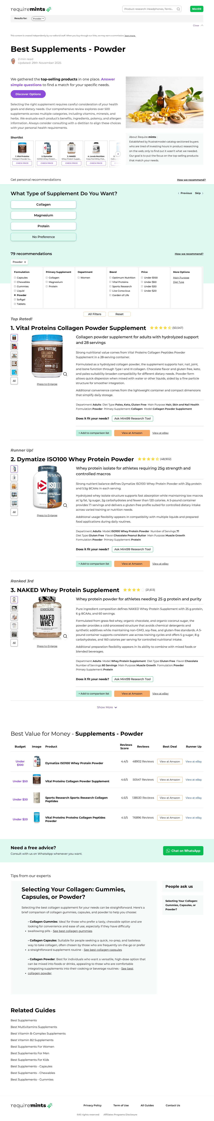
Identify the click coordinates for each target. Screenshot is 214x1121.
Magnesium (43, 215)
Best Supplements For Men (30, 1053)
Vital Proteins (120, 282)
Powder (37, 18)
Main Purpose (181, 277)
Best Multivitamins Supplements (34, 1027)
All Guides (147, 1105)
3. (65, 590)
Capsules (22, 277)
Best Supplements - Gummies (32, 1079)
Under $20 (150, 290)
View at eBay (160, 433)
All (14, 380)
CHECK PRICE (22, 163)
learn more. (130, 35)
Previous (186, 193)
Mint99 (196, 8)
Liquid (20, 290)
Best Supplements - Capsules (31, 1066)
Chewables (23, 282)
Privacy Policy (93, 1105)
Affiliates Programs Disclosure (120, 1114)
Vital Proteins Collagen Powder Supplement (77, 781)
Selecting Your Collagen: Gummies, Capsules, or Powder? (181, 905)
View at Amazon (132, 433)
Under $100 (151, 277)
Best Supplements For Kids (30, 1060)
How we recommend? (191, 179)
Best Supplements (24, 1020)
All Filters (94, 314)
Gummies (22, 286)
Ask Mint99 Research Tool (132, 418)
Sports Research (122, 286)
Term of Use (121, 1105)
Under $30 (150, 286)
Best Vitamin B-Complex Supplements (38, 1033)
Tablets (21, 303)
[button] (107, 25)
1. (78, 327)
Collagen (43, 204)
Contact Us (173, 1105)
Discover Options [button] (28, 94)
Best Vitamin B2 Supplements (32, 1040)
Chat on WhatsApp (185, 851)
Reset (119, 314)
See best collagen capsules (103, 950)
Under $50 (150, 282)
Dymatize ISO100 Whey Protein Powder (74, 763)
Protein (44, 226)
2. (72, 459)
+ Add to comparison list (93, 433)
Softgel (20, 299)
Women (85, 277)
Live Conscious (121, 290)
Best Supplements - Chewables (33, 1073)
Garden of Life (120, 295)
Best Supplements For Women (32, 1046)
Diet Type (178, 282)
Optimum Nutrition (123, 277)
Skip (198, 193)
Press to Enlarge (47, 384)
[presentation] (13, 154)
